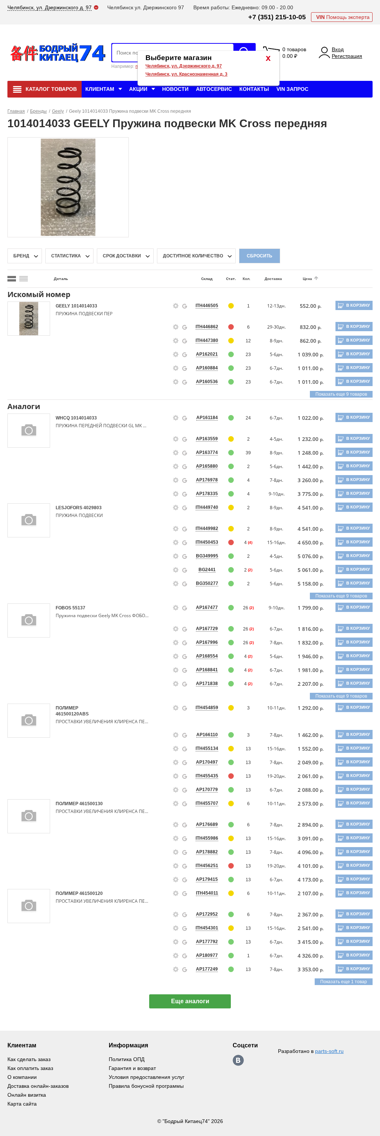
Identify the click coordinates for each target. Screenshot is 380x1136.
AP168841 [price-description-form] (207, 669)
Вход (338, 49)
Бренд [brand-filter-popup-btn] (21, 256)
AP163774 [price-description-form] (207, 452)
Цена (307, 279)
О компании (22, 1077)
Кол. (246, 279)
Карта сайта (22, 1104)
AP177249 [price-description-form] (207, 969)
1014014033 (84, 306)
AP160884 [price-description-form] (207, 368)
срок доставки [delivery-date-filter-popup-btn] (122, 256)
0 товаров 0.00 (294, 52)
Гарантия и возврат (132, 1068)
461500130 (91, 803)
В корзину (358, 305)
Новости (175, 89)
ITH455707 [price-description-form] (207, 803)
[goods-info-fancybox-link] (176, 306)
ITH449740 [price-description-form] (207, 507)
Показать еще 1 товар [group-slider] (343, 981)
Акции (138, 89)
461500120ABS (72, 714)
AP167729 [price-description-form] (207, 628)
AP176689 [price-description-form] (207, 824)
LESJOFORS (69, 507)
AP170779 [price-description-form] (207, 789)
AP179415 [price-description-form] (207, 879)
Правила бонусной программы (146, 1086)
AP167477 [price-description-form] (207, 607)
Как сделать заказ (28, 1059)
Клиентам (99, 89)
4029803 (92, 507)
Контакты (254, 89)
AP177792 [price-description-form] (207, 941)
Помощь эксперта (343, 17)
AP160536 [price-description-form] (207, 381)
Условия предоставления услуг (146, 1077)
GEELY (63, 306)
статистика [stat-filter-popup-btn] (66, 256)
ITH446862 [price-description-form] (207, 326)
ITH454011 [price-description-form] (207, 893)
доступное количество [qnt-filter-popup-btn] (193, 256)
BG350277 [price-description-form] (207, 583)
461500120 (91, 893)
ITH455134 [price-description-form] (207, 748)
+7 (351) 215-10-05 (277, 17)
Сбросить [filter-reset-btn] (259, 256)
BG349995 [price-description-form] (207, 556)
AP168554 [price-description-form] (207, 656)
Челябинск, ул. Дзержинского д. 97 (183, 66)
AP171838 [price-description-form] (207, 683)
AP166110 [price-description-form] (207, 734)
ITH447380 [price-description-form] (207, 340)
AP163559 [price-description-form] (207, 438)
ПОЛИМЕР (67, 708)
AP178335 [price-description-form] (207, 493)
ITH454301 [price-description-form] (207, 928)
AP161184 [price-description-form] (207, 417)
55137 (78, 607)
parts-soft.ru (329, 1051)
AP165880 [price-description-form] (207, 466)
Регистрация (347, 56)
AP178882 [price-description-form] (207, 852)
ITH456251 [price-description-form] (207, 865)
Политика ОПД (126, 1059)
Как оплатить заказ (30, 1068)
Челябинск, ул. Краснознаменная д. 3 (186, 74)
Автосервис (214, 89)
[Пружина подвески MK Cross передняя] (68, 187)
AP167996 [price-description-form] (207, 642)
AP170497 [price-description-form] (207, 762)
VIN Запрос (292, 89)
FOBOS (64, 607)
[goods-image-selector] (29, 318)
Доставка (273, 279)
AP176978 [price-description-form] (207, 480)
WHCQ (63, 418)
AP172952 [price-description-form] (207, 914)
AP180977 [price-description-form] (207, 955)
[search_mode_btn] (11, 278)
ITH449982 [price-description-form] (207, 528)
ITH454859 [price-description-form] (207, 707)
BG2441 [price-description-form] (207, 569)
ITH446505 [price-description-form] (207, 305)
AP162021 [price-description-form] (207, 354)
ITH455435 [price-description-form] (207, 775)
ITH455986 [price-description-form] (207, 838)
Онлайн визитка (26, 1095)
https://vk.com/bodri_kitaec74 (238, 1060)
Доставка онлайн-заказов (38, 1086)
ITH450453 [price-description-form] (207, 542)
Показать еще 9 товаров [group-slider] (341, 394)
